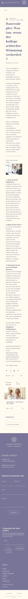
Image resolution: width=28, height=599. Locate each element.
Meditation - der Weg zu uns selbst (14, 402)
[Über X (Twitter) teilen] (10, 370)
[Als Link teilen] (18, 370)
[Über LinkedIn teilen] (14, 370)
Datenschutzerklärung (7, 584)
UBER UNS (5, 571)
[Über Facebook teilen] (6, 370)
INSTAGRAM (9, 593)
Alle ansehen (18, 383)
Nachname (17, 481)
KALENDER (5, 581)
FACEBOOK (19, 593)
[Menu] (24, 3)
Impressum (5, 587)
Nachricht (4, 498)
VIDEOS (4, 576)
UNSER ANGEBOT (8, 574)
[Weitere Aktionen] (21, 19)
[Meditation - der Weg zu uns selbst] (14, 393)
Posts (5, 10)
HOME (4, 569)
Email (3, 490)
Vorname (4, 481)
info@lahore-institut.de (8, 465)
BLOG (4, 578)
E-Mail (6, 540)
